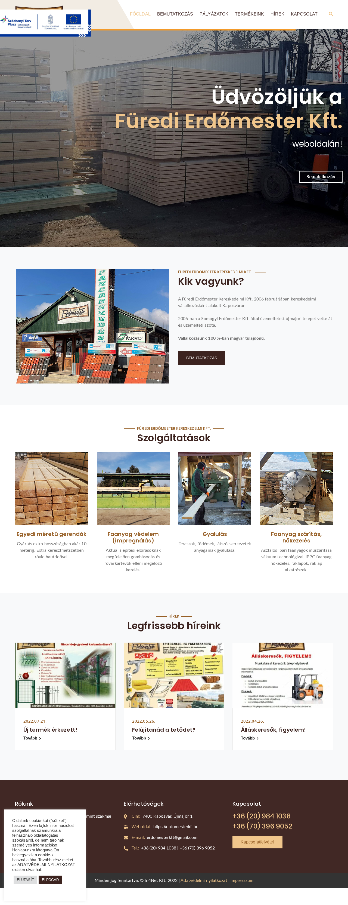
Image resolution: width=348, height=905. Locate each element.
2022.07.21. (34, 721)
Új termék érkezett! (50, 729)
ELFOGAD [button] (50, 880)
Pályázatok (214, 14)
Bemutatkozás (175, 14)
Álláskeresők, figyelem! (273, 729)
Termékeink (249, 14)
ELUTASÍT (25, 880)
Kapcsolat (304, 14)
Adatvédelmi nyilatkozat (204, 880)
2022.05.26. (143, 721)
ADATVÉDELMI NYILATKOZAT (46, 865)
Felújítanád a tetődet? (163, 729)
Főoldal (140, 14)
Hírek (277, 14)
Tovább (30, 738)
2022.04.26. (252, 721)
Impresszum (242, 880)
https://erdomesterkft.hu (165, 826)
